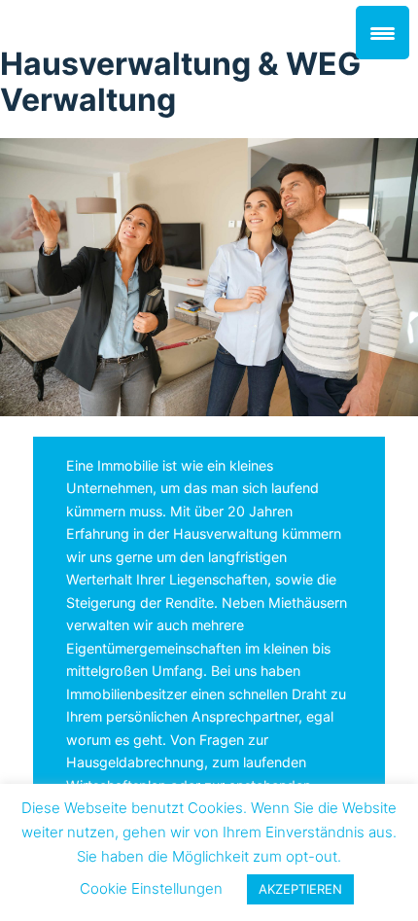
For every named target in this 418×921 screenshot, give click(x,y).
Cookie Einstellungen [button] (151, 888)
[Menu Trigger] (382, 32)
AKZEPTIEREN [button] (300, 889)
